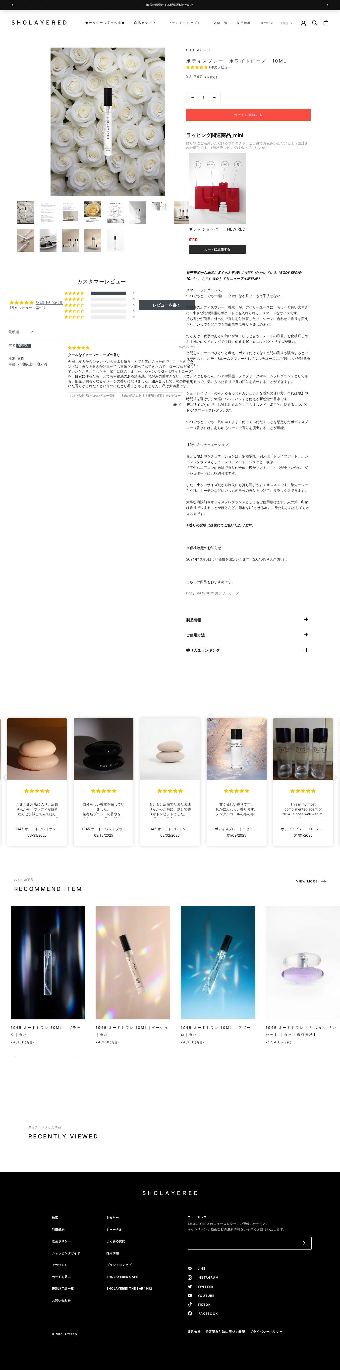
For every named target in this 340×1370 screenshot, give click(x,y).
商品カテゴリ (145, 23)
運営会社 (194, 1331)
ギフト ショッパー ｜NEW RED (217, 229)
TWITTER (203, 1287)
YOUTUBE (204, 1296)
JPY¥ (264, 23)
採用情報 (244, 23)
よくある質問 (116, 1241)
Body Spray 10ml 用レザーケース (212, 593)
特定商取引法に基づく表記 (225, 1331)
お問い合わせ (61, 1300)
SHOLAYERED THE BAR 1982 (129, 1288)
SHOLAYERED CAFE (122, 1277)
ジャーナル (114, 1229)
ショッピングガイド (66, 1253)
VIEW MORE (307, 881)
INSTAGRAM (206, 1277)
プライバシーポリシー (266, 1331)
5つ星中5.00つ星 (49, 303)
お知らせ (113, 1217)
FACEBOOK (206, 1313)
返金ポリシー (61, 1241)
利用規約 (58, 1229)
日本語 (284, 23)
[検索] (314, 22)
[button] (197, 67)
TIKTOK (202, 1305)
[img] (78, 348)
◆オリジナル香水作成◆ (105, 23)
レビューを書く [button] (167, 305)
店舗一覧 (219, 23)
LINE (199, 1268)
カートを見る (61, 1277)
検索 (55, 1217)
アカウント (60, 1265)
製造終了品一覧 (63, 1288)
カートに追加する (217, 249)
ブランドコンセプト (183, 23)
